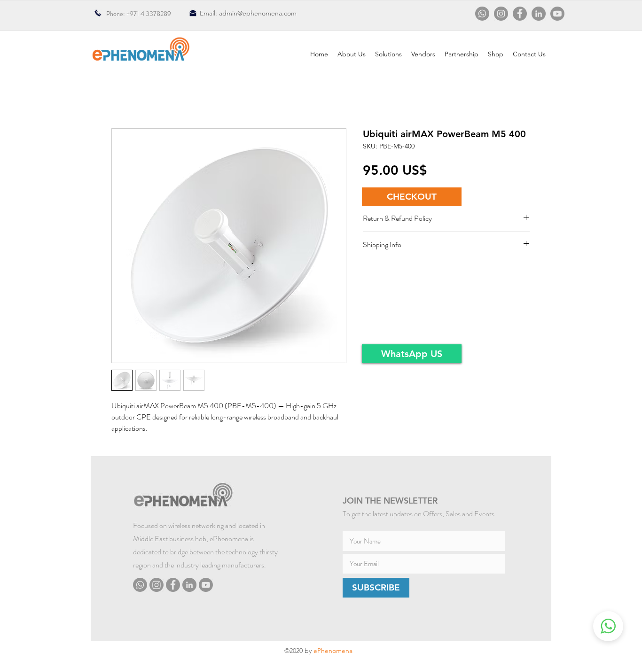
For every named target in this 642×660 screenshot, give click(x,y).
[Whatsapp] (482, 14)
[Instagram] (501, 14)
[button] (412, 196)
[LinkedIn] (539, 14)
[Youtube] (557, 14)
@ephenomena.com (267, 13)
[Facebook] (520, 14)
